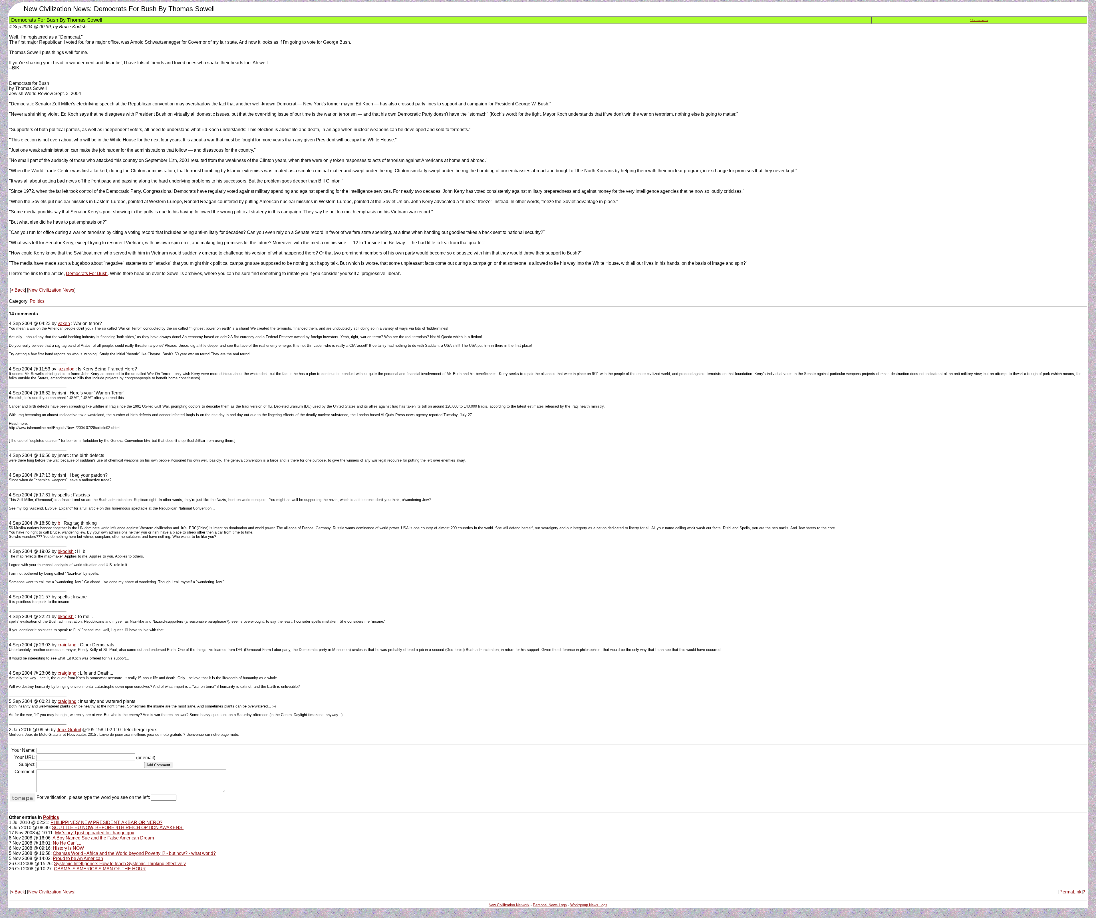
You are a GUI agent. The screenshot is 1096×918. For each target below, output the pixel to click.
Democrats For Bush (87, 273)
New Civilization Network (509, 905)
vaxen (64, 323)
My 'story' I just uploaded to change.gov (94, 832)
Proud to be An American (78, 858)
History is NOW (68, 848)
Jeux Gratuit (69, 729)
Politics (37, 301)
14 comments (979, 20)
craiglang (67, 644)
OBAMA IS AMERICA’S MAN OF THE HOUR (100, 868)
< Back (18, 290)
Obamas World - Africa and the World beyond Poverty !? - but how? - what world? (134, 853)
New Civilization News (51, 290)
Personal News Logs (550, 905)
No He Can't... (67, 843)
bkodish (66, 551)
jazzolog (65, 368)
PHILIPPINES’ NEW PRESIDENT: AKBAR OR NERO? (106, 822)
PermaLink (1070, 891)
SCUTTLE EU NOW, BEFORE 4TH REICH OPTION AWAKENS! (118, 827)
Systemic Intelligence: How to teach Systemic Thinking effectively (120, 863)
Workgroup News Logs (588, 905)
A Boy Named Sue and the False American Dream (103, 837)
